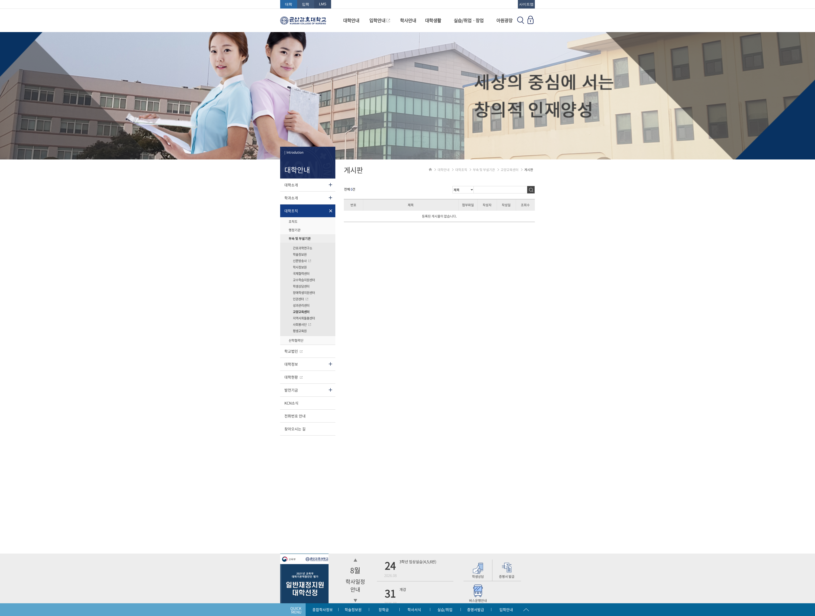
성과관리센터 (301, 305)
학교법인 (291, 351)
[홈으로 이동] (430, 169)
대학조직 (291, 210)
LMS (322, 4)
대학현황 (291, 377)
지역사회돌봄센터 (304, 318)
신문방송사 (300, 260)
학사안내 (408, 20)
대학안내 (351, 20)
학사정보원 (300, 267)
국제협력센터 (301, 273)
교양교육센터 (301, 311)
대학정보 (291, 364)
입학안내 (377, 20)
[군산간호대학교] (303, 22)
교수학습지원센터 (304, 280)
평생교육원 (300, 330)
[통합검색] (520, 22)
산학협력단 (296, 340)
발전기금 (291, 390)
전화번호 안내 (295, 416)
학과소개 (291, 197)
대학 (288, 4)
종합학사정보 (322, 609)
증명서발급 (475, 609)
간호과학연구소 (302, 248)
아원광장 (504, 20)
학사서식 (414, 609)
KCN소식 (291, 403)
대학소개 (291, 184)
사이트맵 (526, 4)
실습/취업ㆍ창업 (469, 20)
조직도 (293, 221)
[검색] (531, 189)
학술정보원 (300, 254)
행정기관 (295, 230)
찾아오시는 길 (295, 428)
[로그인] (530, 22)
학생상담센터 (301, 286)
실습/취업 (444, 609)
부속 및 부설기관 (300, 238)
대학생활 (433, 20)
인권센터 (299, 299)
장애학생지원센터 (304, 292)
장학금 (384, 609)
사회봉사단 (300, 324)
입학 (305, 4)
